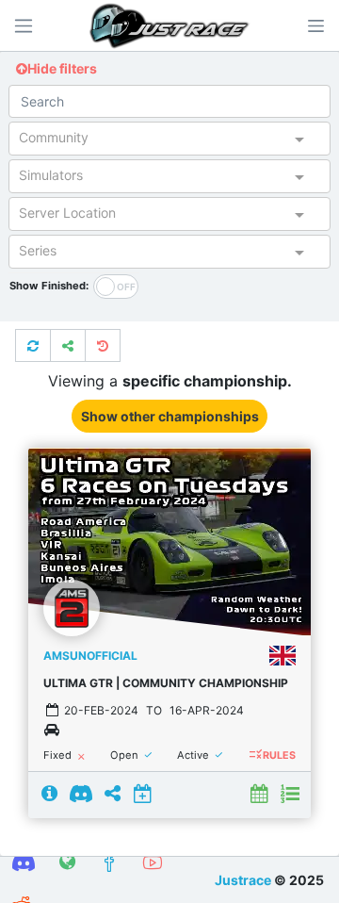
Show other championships (170, 416)
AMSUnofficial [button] (90, 656)
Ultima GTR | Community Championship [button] (165, 683)
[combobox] (153, 141)
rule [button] (255, 755)
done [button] (148, 755)
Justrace (243, 880)
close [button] (81, 757)
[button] (315, 25)
